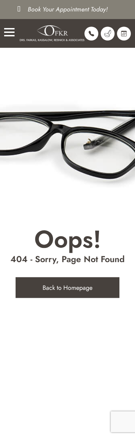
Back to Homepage (67, 287)
